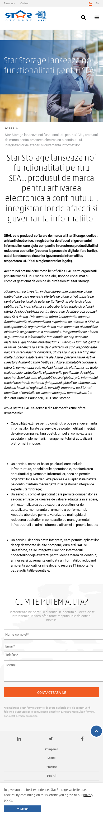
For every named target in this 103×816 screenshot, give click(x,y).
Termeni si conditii (26, 716)
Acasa (9, 128)
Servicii (51, 775)
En (97, 3)
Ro (90, 3)
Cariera (24, 3)
